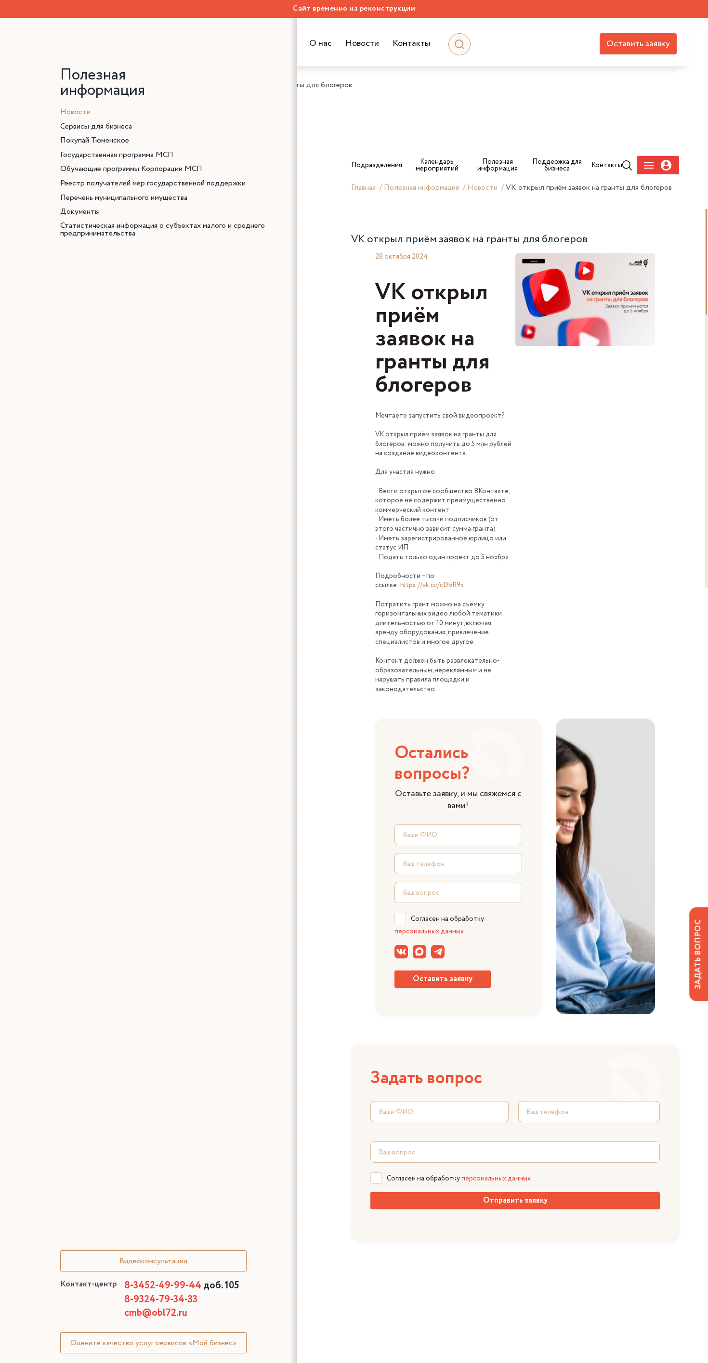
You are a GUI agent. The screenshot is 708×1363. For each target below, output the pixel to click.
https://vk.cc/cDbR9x (432, 585)
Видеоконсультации (153, 1261)
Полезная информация (421, 187)
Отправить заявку (515, 1200)
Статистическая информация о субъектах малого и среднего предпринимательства (162, 229)
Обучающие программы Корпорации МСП (131, 169)
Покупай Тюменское (94, 140)
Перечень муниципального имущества (123, 198)
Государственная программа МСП (116, 155)
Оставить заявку (638, 44)
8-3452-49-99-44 (181, 1286)
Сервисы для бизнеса (96, 127)
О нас (320, 44)
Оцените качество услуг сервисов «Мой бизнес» (153, 1343)
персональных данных (429, 931)
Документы (80, 212)
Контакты (411, 44)
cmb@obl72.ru (155, 1313)
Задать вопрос (698, 954)
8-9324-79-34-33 (160, 1300)
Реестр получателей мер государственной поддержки (153, 183)
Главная (363, 187)
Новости (362, 44)
